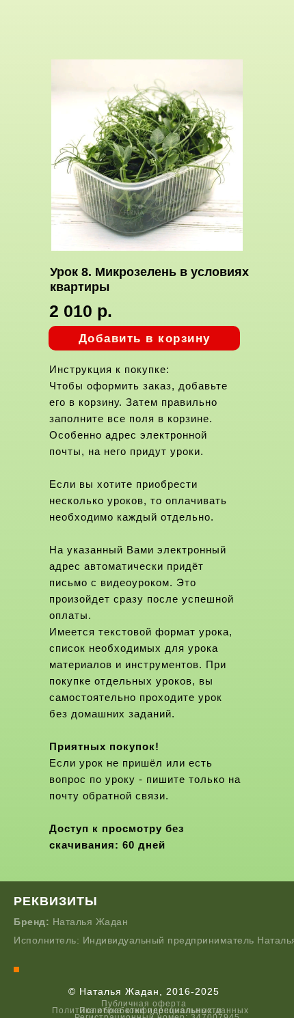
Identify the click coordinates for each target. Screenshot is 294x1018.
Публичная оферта (144, 1003)
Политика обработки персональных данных (150, 1010)
